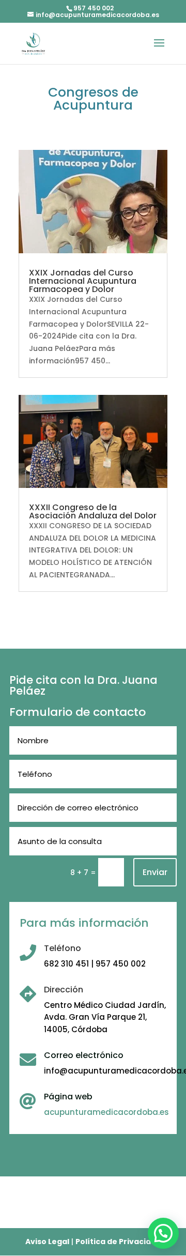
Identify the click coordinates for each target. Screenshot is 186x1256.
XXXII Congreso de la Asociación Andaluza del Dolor (93, 511)
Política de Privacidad (118, 1241)
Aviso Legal (47, 1241)
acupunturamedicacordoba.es (106, 1112)
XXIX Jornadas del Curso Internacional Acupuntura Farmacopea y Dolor (82, 281)
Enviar (155, 872)
